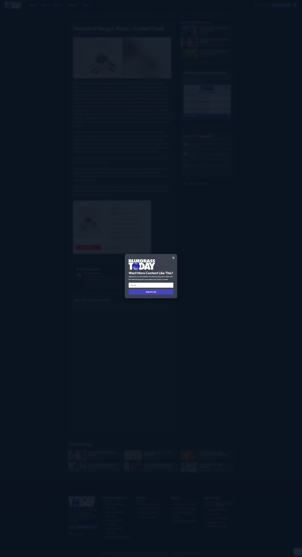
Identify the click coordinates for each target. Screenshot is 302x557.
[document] (151, 278)
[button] (173, 257)
